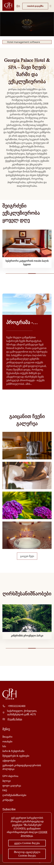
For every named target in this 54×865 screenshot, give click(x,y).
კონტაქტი (7, 800)
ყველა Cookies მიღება (27, 843)
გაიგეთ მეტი (27, 556)
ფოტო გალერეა (11, 785)
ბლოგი (6, 780)
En (18, 6)
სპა (4, 746)
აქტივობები (8, 760)
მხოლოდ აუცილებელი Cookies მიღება (27, 853)
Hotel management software (23, 42)
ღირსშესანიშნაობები (14, 795)
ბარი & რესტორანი (13, 751)
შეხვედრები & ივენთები (15, 755)
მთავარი (7, 736)
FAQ (4, 790)
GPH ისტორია (10, 776)
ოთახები (7, 741)
